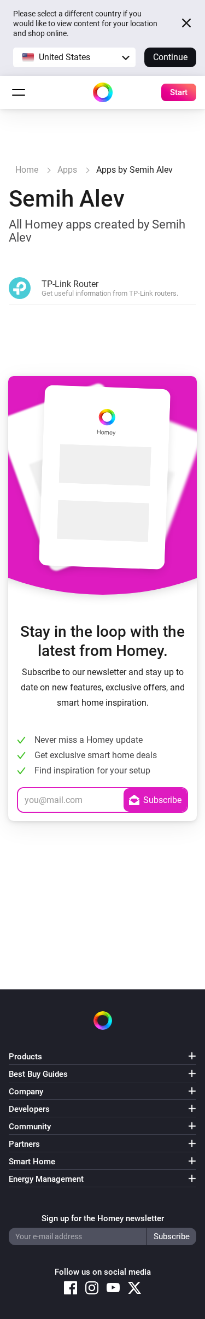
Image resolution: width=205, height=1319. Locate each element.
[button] (74, 57)
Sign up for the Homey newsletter (103, 1218)
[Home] (103, 92)
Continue (170, 57)
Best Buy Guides (38, 1074)
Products (25, 1057)
